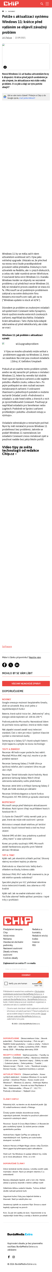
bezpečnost (8, 802)
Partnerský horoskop (22, 1041)
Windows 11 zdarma (22, 1083)
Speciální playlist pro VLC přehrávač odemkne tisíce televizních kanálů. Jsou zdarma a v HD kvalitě (24, 885)
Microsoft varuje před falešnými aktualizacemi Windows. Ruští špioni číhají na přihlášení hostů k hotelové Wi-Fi (26, 808)
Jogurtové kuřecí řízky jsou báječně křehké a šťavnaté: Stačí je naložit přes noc (22, 1197)
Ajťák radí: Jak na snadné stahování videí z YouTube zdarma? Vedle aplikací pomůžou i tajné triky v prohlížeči (25, 896)
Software (7, 646)
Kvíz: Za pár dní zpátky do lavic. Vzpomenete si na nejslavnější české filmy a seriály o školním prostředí (25, 1214)
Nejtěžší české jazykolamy (14, 1044)
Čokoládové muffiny (21, 1058)
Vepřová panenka (30, 1055)
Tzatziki (38, 1063)
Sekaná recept (9, 1066)
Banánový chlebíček (39, 1058)
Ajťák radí (12, 1047)
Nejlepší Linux (29, 1091)
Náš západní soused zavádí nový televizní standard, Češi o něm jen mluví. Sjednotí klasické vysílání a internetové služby (25, 732)
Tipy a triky (8, 855)
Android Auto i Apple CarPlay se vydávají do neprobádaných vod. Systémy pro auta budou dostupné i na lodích (22, 1137)
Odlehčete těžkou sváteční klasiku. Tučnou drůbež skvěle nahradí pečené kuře (24, 1189)
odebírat (26, 975)
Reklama (7, 939)
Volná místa (8, 935)
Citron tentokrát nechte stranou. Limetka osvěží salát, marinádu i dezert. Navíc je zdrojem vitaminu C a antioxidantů (25, 1172)
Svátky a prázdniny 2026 (29, 1047)
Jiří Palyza (7, 37)
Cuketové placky (12, 1063)
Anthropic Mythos (40, 1083)
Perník (20, 1066)
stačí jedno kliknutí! (27, 98)
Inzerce (35, 942)
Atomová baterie (12, 1085)
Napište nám (35, 657)
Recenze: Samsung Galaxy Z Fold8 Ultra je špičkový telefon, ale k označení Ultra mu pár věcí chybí (23, 766)
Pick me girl (38, 1041)
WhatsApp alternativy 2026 (26, 1049)
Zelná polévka (27, 1063)
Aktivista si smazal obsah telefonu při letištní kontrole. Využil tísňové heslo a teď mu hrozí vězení (24, 827)
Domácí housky (9, 1069)
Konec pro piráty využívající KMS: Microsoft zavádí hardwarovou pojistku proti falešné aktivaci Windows (23, 846)
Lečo (27, 1066)
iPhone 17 (27, 1088)
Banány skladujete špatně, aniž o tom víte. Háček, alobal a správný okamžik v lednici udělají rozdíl (24, 1181)
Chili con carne (11, 1060)
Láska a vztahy (33, 1044)
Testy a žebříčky (11, 749)
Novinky (11, 11)
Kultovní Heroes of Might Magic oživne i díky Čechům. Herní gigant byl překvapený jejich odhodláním (26, 1147)
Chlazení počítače (30, 1074)
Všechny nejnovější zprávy (26, 683)
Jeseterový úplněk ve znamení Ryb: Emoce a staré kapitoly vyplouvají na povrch (24, 1205)
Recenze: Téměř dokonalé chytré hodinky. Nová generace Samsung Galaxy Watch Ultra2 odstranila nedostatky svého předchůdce (25, 777)
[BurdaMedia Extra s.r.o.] (18, 921)
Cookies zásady (10, 958)
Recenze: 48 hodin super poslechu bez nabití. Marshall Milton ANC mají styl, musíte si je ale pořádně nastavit (24, 755)
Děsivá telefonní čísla (30, 1038)
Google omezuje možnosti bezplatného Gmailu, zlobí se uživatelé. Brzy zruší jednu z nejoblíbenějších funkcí (25, 705)
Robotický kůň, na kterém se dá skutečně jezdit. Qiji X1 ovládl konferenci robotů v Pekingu (25, 1105)
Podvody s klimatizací (12, 1091)
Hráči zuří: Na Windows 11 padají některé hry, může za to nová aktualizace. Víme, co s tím (25, 1155)
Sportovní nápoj (26, 1060)
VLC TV (37, 1088)
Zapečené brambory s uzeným (31, 1069)
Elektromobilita (15, 1088)
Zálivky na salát (41, 1060)
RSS (34, 945)
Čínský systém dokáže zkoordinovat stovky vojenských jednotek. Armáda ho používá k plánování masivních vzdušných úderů (25, 1115)
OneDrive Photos (18, 1080)
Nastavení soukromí (12, 948)
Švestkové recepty (39, 1066)
